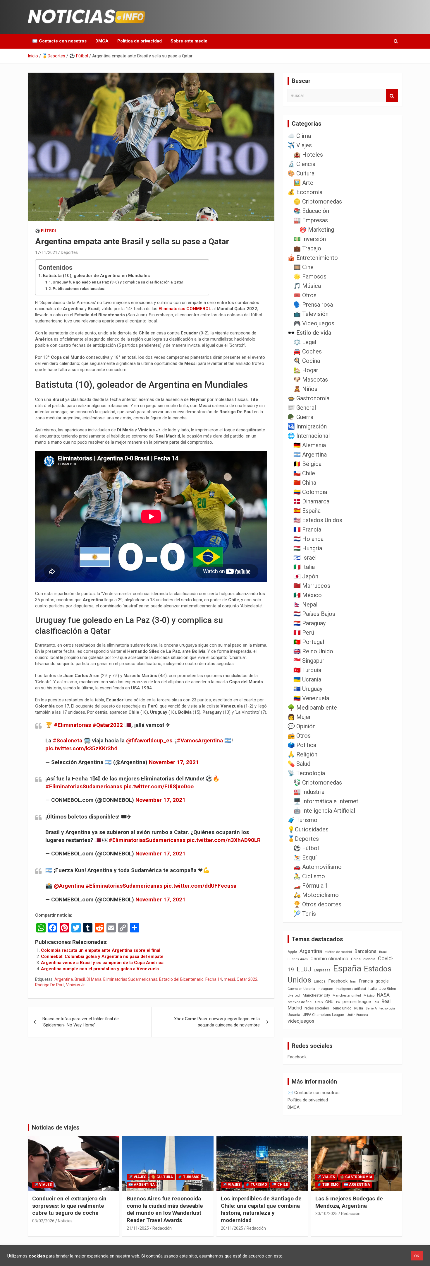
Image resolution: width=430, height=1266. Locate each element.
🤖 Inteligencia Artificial (324, 810)
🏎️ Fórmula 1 (310, 885)
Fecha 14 (213, 979)
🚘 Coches (307, 351)
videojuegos (301, 1021)
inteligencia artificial (351, 989)
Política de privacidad (139, 41)
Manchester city (316, 995)
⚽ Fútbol (46, 230)
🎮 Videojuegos (313, 323)
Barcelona (365, 951)
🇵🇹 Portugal (308, 641)
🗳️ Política (302, 745)
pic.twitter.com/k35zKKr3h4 (81, 748)
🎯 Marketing (316, 229)
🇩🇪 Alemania (309, 445)
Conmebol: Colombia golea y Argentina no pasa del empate (102, 956)
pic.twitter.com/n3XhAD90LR (224, 840)
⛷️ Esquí (305, 857)
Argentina (63, 979)
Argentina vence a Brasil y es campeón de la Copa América (102, 962)
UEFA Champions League (323, 1015)
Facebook (338, 981)
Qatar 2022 (247, 979)
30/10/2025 (326, 1213)
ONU (329, 1001)
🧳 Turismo (302, 820)
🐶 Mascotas (310, 379)
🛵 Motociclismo (316, 894)
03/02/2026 (43, 1221)
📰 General (302, 407)
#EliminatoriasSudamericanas (83, 786)
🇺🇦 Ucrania (307, 679)
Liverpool (294, 995)
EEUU (304, 969)
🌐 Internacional (309, 435)
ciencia (369, 959)
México (369, 995)
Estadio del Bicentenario (181, 979)
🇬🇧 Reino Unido (313, 651)
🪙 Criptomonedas (317, 201)
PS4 (376, 1002)
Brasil (80, 979)
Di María (94, 979)
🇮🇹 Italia (304, 566)
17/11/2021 (46, 252)
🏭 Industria (308, 791)
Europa (320, 981)
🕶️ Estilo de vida (309, 332)
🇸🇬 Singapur (308, 660)
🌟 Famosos (309, 276)
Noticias (65, 1221)
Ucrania (294, 1015)
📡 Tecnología (306, 773)
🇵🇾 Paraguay (309, 623)
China (356, 959)
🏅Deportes (303, 838)
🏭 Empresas (310, 220)
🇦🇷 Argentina (310, 454)
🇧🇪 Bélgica (307, 463)
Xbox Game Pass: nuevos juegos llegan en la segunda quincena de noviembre (217, 1022)
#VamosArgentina (200, 740)
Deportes (69, 252)
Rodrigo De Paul (49, 985)
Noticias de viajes (56, 1127)
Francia (366, 981)
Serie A (371, 1008)
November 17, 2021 (174, 762)
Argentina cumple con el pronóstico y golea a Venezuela (100, 968)
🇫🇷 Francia (307, 529)
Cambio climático (329, 958)
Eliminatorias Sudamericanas (130, 979)
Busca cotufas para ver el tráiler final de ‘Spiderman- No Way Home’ (80, 1022)
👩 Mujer (299, 716)
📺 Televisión (310, 313)
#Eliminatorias (72, 725)
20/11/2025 (232, 1228)
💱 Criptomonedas (317, 782)
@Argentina (69, 885)
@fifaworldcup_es (149, 740)
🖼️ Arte (303, 182)
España (347, 968)
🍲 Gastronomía (308, 398)
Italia (373, 988)
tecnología (387, 1008)
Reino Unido (341, 1008)
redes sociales (317, 1008)
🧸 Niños (305, 388)
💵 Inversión (309, 238)
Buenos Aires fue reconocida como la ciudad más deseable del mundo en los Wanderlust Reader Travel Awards (165, 1209)
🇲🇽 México (307, 595)
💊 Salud (299, 763)
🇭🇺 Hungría (307, 548)
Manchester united (347, 995)
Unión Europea (357, 1015)
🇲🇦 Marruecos (311, 585)
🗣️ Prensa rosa (313, 304)
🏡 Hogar (305, 370)
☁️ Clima (299, 135)
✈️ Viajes (300, 145)
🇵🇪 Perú (303, 632)
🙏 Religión (302, 754)
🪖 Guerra (300, 417)
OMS (319, 1002)
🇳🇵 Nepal (305, 604)
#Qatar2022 (107, 725)
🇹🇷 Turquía (307, 670)
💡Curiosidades (308, 829)
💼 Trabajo (307, 248)
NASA (383, 995)
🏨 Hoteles (308, 154)
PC (338, 1002)
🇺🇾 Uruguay (307, 688)
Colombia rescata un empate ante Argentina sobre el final (100, 950)
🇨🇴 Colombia (310, 492)
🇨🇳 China (304, 482)
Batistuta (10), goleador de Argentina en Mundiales (96, 275)
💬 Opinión (302, 726)
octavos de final (300, 1002)
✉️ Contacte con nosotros (59, 41)
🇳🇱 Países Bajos (314, 613)
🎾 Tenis (304, 913)
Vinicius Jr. (75, 985)
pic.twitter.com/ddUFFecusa (200, 885)
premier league (357, 1001)
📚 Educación (311, 210)
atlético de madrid (338, 952)
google (382, 981)
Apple (292, 952)
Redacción (162, 1228)
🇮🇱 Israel (305, 557)
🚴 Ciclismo (309, 876)
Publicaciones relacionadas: (79, 288)
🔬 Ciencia (301, 164)
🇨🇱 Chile (304, 473)
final (353, 981)
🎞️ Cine (303, 267)
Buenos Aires (298, 959)
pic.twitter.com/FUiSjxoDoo (159, 786)
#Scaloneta (67, 740)
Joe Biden (387, 989)
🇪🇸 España (307, 510)
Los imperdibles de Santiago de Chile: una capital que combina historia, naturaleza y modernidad (261, 1209)
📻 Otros (299, 735)
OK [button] (416, 1256)
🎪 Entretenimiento (313, 257)
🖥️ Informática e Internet (325, 801)
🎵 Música (307, 285)
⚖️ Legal (304, 342)
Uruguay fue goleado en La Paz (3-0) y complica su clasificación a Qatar (118, 282)
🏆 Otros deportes (317, 904)
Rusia (358, 1008)
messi (229, 979)
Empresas (322, 970)
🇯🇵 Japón (305, 576)
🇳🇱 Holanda (308, 538)
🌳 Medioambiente (312, 707)
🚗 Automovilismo (317, 866)
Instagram (325, 989)
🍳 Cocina (306, 360)
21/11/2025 (138, 1228)
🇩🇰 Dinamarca (311, 501)
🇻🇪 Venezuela (311, 698)
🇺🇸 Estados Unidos (317, 520)
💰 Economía (305, 192)
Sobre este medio (189, 41)
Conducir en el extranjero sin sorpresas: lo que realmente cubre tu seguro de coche (69, 1205)
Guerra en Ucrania (301, 989)
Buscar (392, 95)
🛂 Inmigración (307, 426)
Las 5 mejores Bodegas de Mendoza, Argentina (349, 1202)
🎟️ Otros (305, 295)
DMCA (102, 41)
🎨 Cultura (301, 173)
